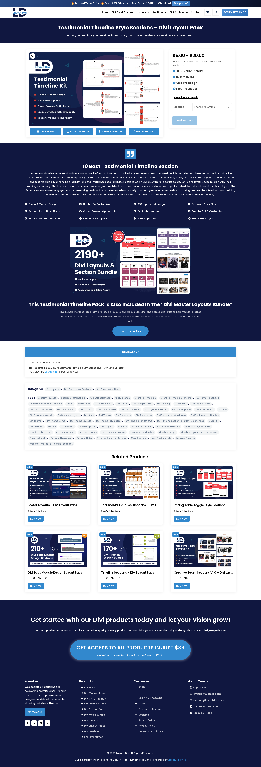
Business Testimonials (73, 397)
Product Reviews (65, 432)
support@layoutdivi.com (208, 700)
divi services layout (68, 415)
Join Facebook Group (206, 706)
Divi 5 (173, 12)
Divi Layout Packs (94, 726)
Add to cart (184, 120)
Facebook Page (202, 713)
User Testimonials (161, 438)
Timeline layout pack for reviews (199, 432)
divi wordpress (87, 426)
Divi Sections (84, 35)
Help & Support (145, 131)
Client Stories (122, 397)
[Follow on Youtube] (41, 723)
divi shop (89, 415)
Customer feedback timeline (46, 403)
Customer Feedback (207, 397)
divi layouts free (107, 409)
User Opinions (139, 438)
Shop (142, 687)
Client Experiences (100, 397)
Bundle (183, 12)
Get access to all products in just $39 (130, 647)
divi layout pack (66, 409)
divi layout (181, 403)
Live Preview (47, 131)
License (179, 107)
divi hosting (163, 403)
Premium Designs (202, 218)
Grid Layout (106, 426)
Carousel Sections (95, 703)
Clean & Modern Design (43, 204)
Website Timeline (185, 438)
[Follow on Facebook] (27, 723)
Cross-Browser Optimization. (101, 211)
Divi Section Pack (94, 709)
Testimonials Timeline (142, 432)
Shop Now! (181, 3)
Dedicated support (149, 211)
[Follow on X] (47, 723)
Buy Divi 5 (89, 687)
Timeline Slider (84, 438)
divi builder (84, 403)
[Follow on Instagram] (34, 723)
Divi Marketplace (235, 12)
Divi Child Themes (122, 12)
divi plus (222, 409)
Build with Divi (185, 77)
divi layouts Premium (155, 409)
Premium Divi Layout (40, 432)
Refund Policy (147, 720)
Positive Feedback (141, 426)
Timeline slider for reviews (111, 438)
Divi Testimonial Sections (110, 35)
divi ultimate (36, 426)
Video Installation (112, 131)
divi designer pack (142, 403)
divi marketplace (181, 409)
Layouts (141, 12)
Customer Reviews (150, 709)
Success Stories (88, 432)
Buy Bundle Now (130, 331)
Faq (141, 692)
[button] (32, 56)
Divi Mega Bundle (94, 714)
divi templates (144, 415)
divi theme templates (108, 420)
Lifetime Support (187, 89)
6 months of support (95, 218)
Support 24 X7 (202, 687)
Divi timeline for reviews (139, 420)
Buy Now (35, 518)
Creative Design (186, 83)
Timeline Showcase (60, 438)
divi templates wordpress (171, 415)
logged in (51, 371)
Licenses (144, 714)
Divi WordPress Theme (205, 204)
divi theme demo (55, 420)
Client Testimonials (145, 397)
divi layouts (86, 409)
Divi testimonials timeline (205, 415)
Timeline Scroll (37, 438)
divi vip (52, 426)
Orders (143, 703)
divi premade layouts (41, 415)
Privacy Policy (147, 726)
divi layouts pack (130, 409)
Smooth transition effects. (45, 211)
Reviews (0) (130, 352)
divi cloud (122, 403)
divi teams (105, 415)
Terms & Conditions (151, 731)
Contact (196, 12)
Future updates (146, 218)
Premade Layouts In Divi (198, 426)
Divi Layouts (53, 389)
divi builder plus (103, 403)
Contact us (35, 712)
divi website (67, 426)
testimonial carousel (113, 432)
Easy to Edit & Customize (207, 211)
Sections (158, 12)
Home (104, 12)
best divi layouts (47, 397)
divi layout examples (41, 409)
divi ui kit (213, 420)
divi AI (70, 403)
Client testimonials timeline (176, 397)
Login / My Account (150, 698)
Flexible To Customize (96, 204)
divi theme (35, 420)
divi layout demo (201, 403)
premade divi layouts (168, 426)
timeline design (167, 432)
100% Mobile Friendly (189, 71)
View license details (186, 97)
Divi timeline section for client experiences (180, 420)
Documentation (80, 131)
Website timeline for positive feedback (51, 443)
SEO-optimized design (151, 204)
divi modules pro (204, 409)
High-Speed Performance (44, 218)
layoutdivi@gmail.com (207, 694)
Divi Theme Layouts (80, 420)
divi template (123, 415)
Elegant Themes (177, 759)
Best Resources (93, 737)
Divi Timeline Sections (108, 389)
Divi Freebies (91, 731)
